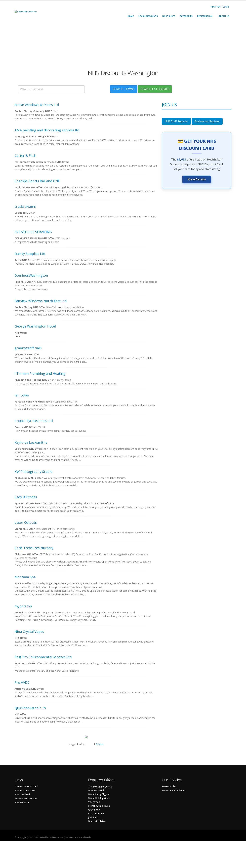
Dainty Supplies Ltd (30, 253)
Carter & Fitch (25, 155)
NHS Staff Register (176, 121)
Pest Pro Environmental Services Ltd (43, 657)
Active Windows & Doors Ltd (37, 104)
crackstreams (25, 206)
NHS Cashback (22, 794)
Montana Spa (25, 577)
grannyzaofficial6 (28, 348)
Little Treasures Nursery (34, 548)
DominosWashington (31, 275)
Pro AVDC (22, 682)
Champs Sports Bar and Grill (37, 181)
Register (215, 7)
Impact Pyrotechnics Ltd (34, 420)
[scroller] (240, 837)
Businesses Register (207, 121)
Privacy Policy (169, 786)
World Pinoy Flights (98, 794)
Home (131, 16)
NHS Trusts (168, 16)
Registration (204, 16)
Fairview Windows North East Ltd (41, 301)
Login (226, 7)
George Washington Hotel (35, 326)
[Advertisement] (115, 45)
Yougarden (94, 802)
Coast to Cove (96, 813)
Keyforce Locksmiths (31, 442)
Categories (186, 16)
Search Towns (124, 89)
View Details (197, 179)
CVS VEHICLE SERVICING (33, 232)
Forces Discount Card (26, 786)
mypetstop (23, 606)
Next (100, 744)
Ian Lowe (22, 395)
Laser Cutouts (26, 522)
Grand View (94, 809)
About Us (224, 16)
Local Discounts (148, 16)
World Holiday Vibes (99, 798)
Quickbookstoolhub (30, 708)
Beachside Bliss (96, 821)
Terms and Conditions (174, 790)
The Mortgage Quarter (100, 786)
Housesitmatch (96, 790)
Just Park (93, 817)
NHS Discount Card (25, 790)
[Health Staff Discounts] (26, 11)
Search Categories (155, 89)
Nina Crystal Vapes (29, 631)
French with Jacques (99, 805)
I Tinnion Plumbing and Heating (40, 373)
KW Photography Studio (33, 471)
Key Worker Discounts (27, 798)
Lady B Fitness (26, 497)
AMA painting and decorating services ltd (47, 130)
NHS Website (22, 802)
